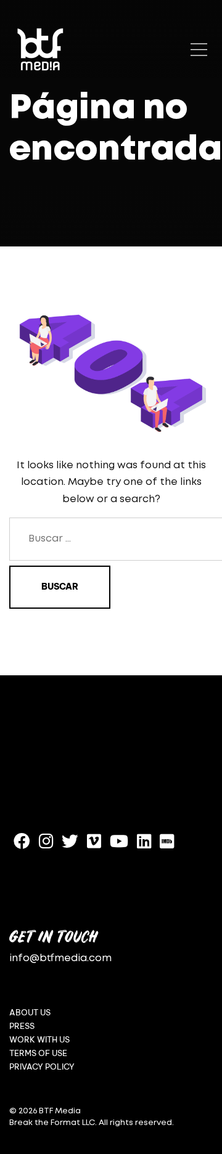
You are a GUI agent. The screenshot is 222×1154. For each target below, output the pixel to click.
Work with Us (39, 1039)
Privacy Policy (42, 1067)
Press (22, 1026)
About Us (30, 1012)
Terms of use (38, 1053)
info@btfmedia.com (60, 958)
